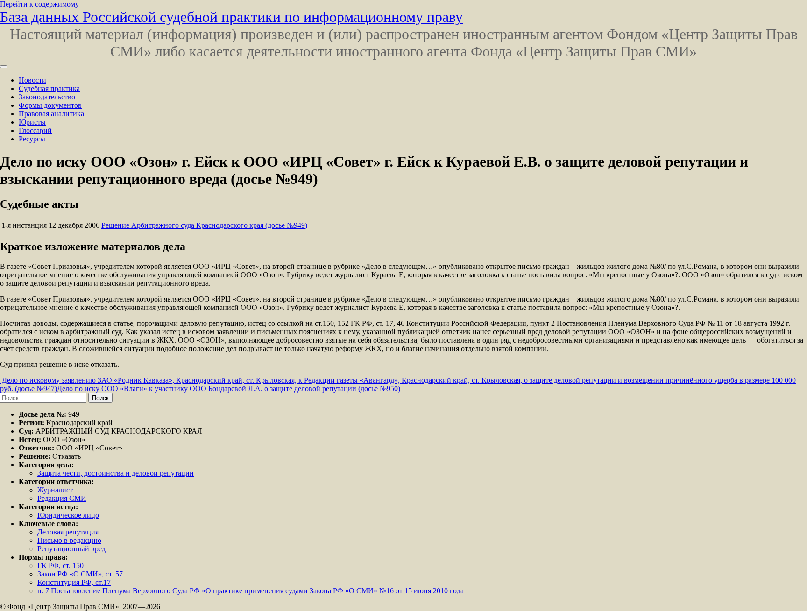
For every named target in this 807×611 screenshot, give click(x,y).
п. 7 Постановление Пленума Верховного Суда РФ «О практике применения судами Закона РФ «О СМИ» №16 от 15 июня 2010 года (250, 591)
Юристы (32, 122)
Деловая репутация (68, 532)
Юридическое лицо (68, 515)
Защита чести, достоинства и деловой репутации (115, 473)
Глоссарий (35, 130)
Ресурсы (32, 139)
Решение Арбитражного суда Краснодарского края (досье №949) (204, 225)
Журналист (55, 490)
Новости (32, 80)
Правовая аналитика (51, 114)
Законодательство (47, 97)
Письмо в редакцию (69, 540)
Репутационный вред (71, 549)
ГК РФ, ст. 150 (60, 565)
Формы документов (50, 105)
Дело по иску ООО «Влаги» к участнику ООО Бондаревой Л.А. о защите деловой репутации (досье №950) (229, 389)
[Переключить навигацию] (3, 66)
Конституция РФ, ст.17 (74, 582)
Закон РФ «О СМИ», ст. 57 (80, 574)
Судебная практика (49, 88)
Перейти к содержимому (39, 4)
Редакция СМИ (61, 498)
